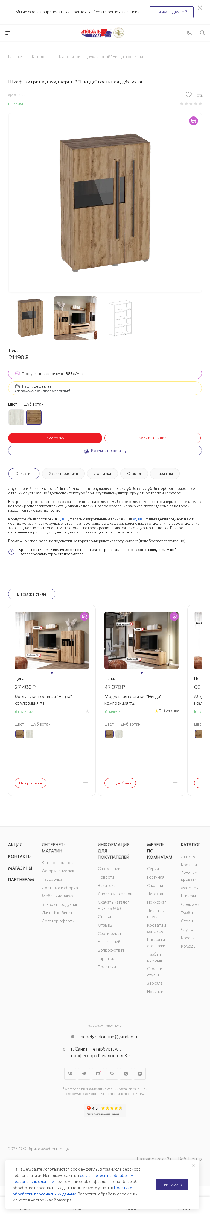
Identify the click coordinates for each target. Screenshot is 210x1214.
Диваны (188, 856)
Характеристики (63, 473)
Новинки (155, 991)
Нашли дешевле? (36, 386)
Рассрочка (52, 879)
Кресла (188, 937)
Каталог (191, 844)
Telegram (84, 1074)
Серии (153, 868)
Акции (15, 844)
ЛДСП (63, 519)
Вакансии (107, 885)
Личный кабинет (57, 912)
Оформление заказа (61, 870)
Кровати (189, 864)
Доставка (102, 473)
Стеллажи (190, 904)
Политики (107, 966)
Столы (187, 920)
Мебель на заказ (57, 895)
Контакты (19, 856)
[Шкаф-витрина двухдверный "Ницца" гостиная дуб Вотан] (105, 202)
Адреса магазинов (115, 893)
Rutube (98, 1074)
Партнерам (21, 879)
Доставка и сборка (60, 887)
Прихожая (157, 902)
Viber (112, 1074)
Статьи (104, 916)
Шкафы (188, 895)
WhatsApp (126, 1074)
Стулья (187, 929)
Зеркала (155, 983)
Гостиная (155, 876)
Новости (106, 876)
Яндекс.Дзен (140, 1074)
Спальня (155, 885)
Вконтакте (70, 1074)
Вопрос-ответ (111, 950)
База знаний (109, 941)
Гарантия (165, 473)
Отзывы (134, 473)
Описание (24, 473)
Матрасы (190, 887)
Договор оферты (58, 920)
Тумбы (187, 912)
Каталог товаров (58, 862)
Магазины (20, 867)
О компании (109, 868)
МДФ (137, 519)
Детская (155, 893)
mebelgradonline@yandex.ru (109, 1036)
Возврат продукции (60, 904)
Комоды (188, 945)
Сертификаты (111, 933)
